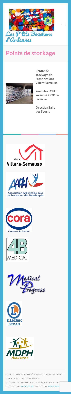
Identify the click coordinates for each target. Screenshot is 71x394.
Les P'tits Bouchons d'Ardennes (29, 36)
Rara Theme (27, 386)
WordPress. (54, 386)
